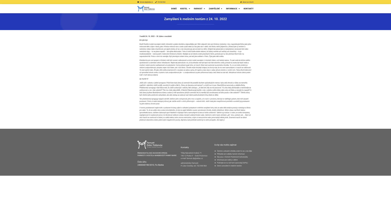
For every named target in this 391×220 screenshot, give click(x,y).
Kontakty (249, 9)
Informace (231, 9)
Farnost (198, 9)
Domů (174, 9)
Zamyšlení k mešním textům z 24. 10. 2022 (195, 19)
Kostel (183, 9)
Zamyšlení (214, 9)
